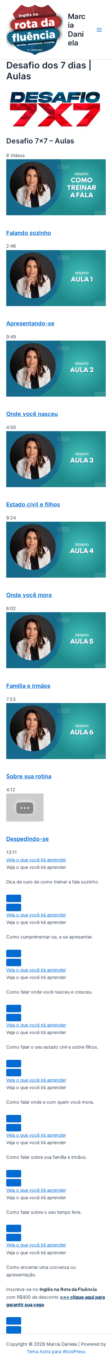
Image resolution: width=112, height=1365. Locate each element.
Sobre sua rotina (28, 776)
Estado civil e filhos (33, 504)
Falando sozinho (28, 232)
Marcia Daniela (77, 29)
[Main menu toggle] (99, 29)
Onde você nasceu (32, 413)
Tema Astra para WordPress (56, 1351)
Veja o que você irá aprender (36, 860)
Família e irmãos (28, 685)
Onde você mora (29, 594)
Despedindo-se (27, 838)
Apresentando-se (30, 323)
